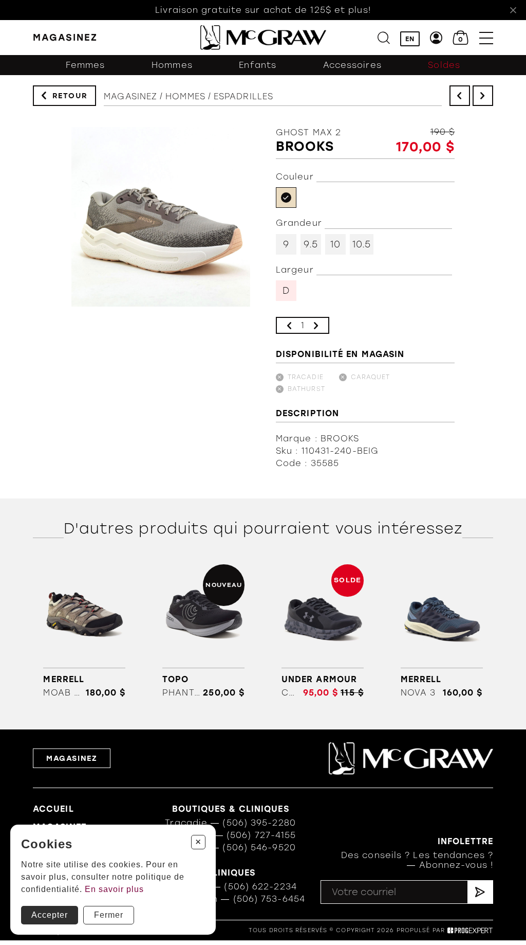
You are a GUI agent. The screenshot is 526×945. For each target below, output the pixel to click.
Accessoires (352, 65)
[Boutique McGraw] (263, 37)
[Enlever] (289, 325)
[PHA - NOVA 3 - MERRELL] (441, 631)
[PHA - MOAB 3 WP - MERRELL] (84, 631)
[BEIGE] (286, 197)
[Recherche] (384, 37)
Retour (70, 95)
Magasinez (130, 96)
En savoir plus (114, 889)
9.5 (311, 244)
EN (410, 39)
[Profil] (436, 37)
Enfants (257, 65)
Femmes (85, 65)
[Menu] (486, 37)
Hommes (172, 65)
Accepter (49, 915)
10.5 (361, 244)
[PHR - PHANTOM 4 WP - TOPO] (203, 631)
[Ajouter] (316, 325)
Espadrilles (243, 96)
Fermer (108, 915)
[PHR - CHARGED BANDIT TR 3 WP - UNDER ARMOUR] (322, 631)
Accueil (53, 809)
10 (335, 244)
